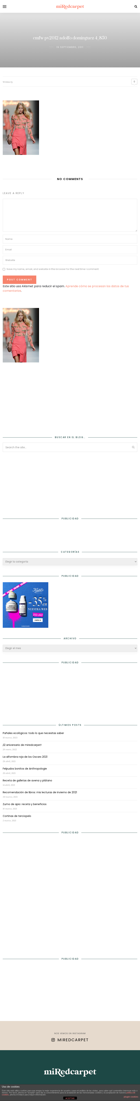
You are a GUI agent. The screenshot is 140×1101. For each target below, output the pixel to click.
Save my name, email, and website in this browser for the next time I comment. (53, 269)
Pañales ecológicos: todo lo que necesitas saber (33, 733)
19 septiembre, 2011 (70, 47)
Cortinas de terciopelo (17, 816)
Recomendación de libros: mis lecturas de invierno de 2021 (40, 792)
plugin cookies (131, 1097)
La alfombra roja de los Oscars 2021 (25, 757)
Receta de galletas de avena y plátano (27, 780)
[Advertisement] (70, 396)
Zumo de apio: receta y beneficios (24, 804)
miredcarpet (73, 1040)
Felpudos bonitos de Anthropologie (25, 768)
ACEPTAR (70, 1098)
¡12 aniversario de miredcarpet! (22, 745)
